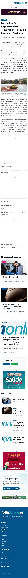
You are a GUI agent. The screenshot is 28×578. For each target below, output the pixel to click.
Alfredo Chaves (4, 527)
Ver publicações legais (11, 488)
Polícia (2, 545)
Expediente (3, 554)
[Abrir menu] (2, 2)
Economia (3, 541)
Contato (3, 556)
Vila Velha (3, 531)
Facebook (6, 364)
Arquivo (4, 19)
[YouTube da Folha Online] (8, 566)
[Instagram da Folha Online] (5, 566)
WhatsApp (14, 364)
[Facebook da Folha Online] (2, 566)
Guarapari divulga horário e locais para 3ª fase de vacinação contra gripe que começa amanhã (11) (19, 425)
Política (3, 539)
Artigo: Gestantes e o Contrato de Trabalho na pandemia (12, 306)
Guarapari (3, 525)
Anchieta (3, 529)
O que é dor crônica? (10, 277)
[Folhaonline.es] (20, 3)
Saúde (2, 543)
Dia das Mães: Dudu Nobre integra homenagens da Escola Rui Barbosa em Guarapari (18, 441)
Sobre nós (3, 552)
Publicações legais (5, 558)
